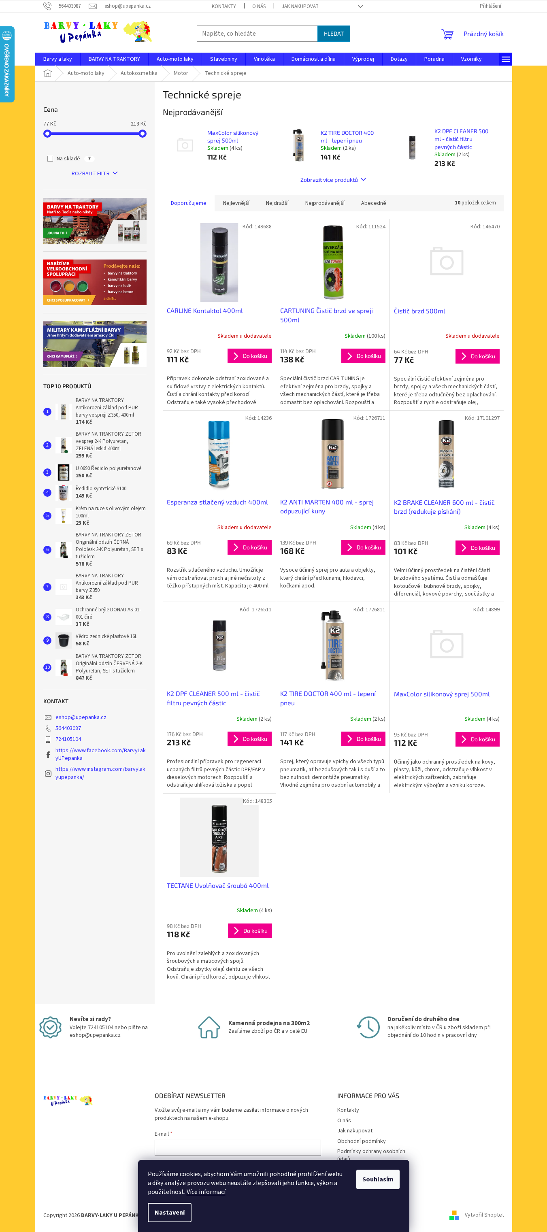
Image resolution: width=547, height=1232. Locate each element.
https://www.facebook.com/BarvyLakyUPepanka (100, 754)
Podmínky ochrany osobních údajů (371, 1155)
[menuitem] (57, 59)
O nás (259, 6)
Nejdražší (277, 203)
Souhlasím (378, 1179)
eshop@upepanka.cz (80, 717)
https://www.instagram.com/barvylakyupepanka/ (100, 773)
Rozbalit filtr (91, 174)
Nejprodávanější (325, 203)
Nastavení (170, 1212)
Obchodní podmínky (361, 1141)
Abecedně (373, 203)
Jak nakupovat (300, 6)
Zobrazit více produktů (329, 179)
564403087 (68, 728)
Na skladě (74, 159)
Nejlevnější (236, 203)
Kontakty (224, 6)
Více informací (206, 1191)
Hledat (334, 33)
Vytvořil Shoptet (484, 1215)
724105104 (68, 739)
